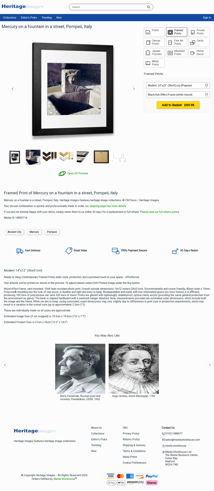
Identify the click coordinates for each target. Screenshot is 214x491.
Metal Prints (130, 456)
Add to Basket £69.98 (178, 105)
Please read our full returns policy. (160, 211)
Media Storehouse (64, 478)
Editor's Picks (29, 17)
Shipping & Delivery (134, 445)
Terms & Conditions (134, 451)
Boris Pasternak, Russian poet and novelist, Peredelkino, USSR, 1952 (80, 397)
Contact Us (168, 427)
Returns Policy (131, 439)
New (59, 17)
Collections (9, 17)
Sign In (207, 17)
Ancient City (14, 231)
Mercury (34, 231)
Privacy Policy (131, 433)
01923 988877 (173, 433)
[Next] (134, 89)
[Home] (22, 10)
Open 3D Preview (77, 173)
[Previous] (12, 89)
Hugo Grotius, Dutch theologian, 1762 (133, 396)
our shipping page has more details (105, 206)
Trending (47, 17)
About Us (96, 427)
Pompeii (52, 231)
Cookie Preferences (134, 462)
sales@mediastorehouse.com (182, 439)
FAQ (125, 427)
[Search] (149, 7)
